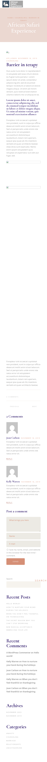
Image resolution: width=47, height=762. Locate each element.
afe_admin (11, 58)
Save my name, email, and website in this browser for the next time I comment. (23, 552)
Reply (9, 459)
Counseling (21, 18)
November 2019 (14, 716)
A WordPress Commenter (18, 652)
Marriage (11, 741)
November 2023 (14, 712)
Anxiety (10, 733)
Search (9, 578)
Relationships (13, 744)
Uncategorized (14, 748)
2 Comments (12, 397)
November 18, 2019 (27, 58)
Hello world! (13, 604)
